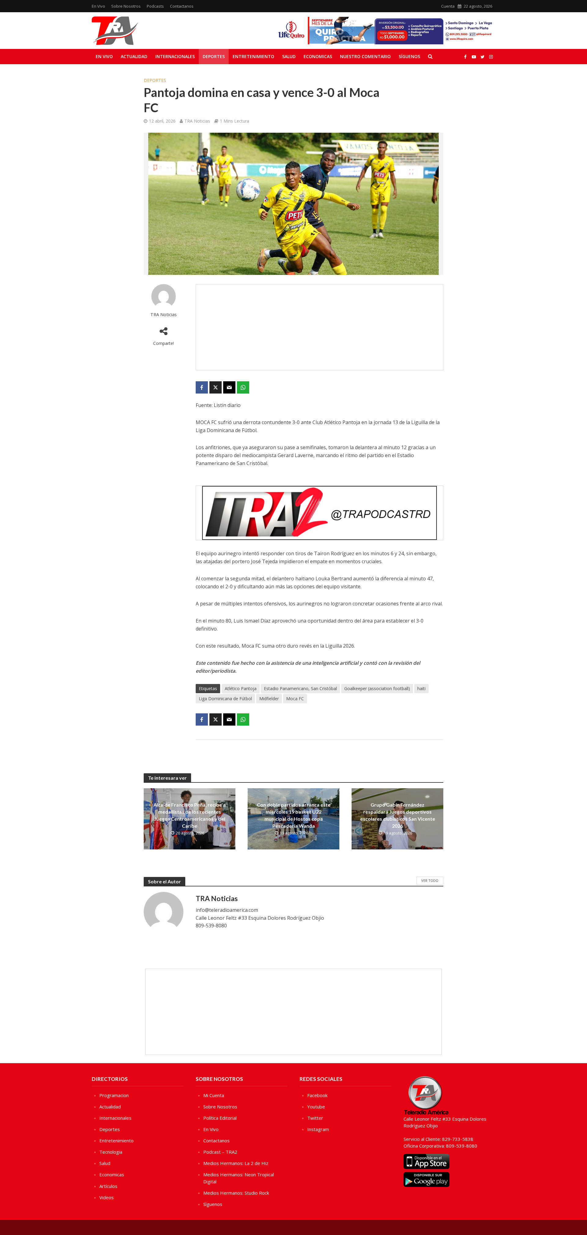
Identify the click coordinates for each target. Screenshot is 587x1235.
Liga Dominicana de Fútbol (225, 698)
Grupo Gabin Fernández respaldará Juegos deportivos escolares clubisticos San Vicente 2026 (397, 815)
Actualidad (134, 56)
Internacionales (175, 56)
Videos (106, 1197)
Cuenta (448, 6)
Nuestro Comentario (365, 56)
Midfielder (269, 698)
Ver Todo (429, 880)
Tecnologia (110, 1152)
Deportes (214, 56)
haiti (421, 688)
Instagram (318, 1129)
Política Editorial (220, 1118)
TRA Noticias (197, 121)
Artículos (108, 1186)
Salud (289, 56)
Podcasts (155, 6)
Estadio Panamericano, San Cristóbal (300, 688)
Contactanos (182, 6)
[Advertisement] (319, 327)
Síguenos (409, 56)
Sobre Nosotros (126, 6)
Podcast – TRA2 (220, 1152)
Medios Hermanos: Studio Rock (236, 1193)
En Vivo (98, 6)
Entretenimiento (253, 56)
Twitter (315, 1118)
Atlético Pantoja (241, 688)
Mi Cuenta (213, 1095)
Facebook (317, 1095)
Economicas (318, 56)
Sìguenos (212, 1204)
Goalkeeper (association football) (377, 688)
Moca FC (295, 698)
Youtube (316, 1107)
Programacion (114, 1095)
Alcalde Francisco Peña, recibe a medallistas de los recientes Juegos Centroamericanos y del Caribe (189, 815)
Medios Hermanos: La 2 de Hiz (235, 1163)
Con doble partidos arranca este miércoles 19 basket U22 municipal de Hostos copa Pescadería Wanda (293, 815)
